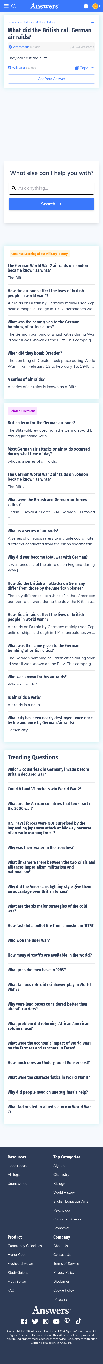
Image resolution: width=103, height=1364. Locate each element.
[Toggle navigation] (6, 6)
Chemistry (61, 1174)
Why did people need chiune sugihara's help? (48, 1092)
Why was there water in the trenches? (41, 847)
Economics (61, 1228)
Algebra (59, 1166)
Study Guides (18, 1272)
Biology (59, 1183)
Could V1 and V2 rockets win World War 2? (45, 789)
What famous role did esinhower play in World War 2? (49, 987)
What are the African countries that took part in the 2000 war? (50, 806)
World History (64, 1192)
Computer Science (67, 1219)
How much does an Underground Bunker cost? (49, 1062)
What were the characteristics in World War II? (49, 1077)
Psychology (62, 1210)
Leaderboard (17, 1166)
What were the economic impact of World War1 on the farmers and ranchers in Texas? (49, 1046)
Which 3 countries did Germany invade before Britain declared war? (48, 772)
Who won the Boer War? (29, 940)
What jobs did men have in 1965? (37, 970)
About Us (60, 1246)
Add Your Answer (51, 79)
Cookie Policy (63, 1290)
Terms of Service (66, 1263)
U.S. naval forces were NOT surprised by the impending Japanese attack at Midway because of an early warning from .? (49, 828)
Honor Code (17, 1255)
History (27, 22)
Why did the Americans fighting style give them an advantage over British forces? (49, 889)
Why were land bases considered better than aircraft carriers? (47, 1006)
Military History (45, 22)
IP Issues (60, 1299)
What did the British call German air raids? (50, 34)
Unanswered (17, 1183)
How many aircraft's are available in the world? (50, 955)
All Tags (14, 1174)
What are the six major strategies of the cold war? (47, 909)
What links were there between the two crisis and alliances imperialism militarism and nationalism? (51, 867)
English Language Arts (70, 1201)
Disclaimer (61, 1281)
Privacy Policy (63, 1272)
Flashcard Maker (20, 1263)
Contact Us (62, 1255)
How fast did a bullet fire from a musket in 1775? (51, 925)
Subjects (13, 22)
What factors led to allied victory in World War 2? (49, 1109)
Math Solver (17, 1281)
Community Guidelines (25, 1246)
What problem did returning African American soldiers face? (48, 1026)
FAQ (11, 1290)
